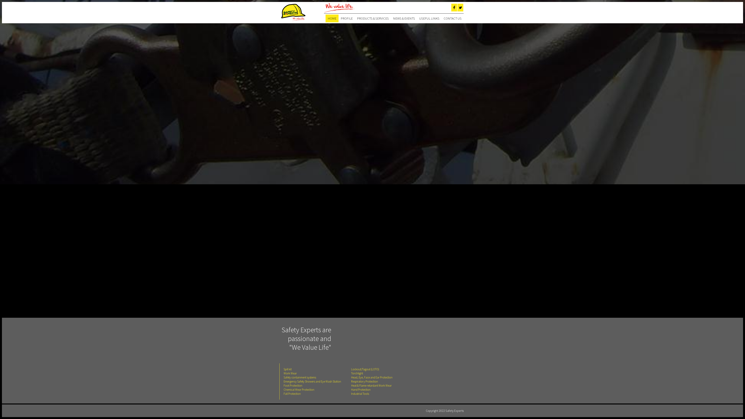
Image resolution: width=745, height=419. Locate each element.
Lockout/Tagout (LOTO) (365, 369)
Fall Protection (292, 394)
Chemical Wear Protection (299, 389)
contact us (453, 18)
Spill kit (288, 369)
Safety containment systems (300, 377)
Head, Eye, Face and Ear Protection (371, 377)
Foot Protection (293, 385)
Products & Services (373, 18)
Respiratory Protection (364, 381)
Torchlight (357, 373)
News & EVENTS (404, 18)
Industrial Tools (360, 394)
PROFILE (347, 18)
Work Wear (290, 373)
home (332, 18)
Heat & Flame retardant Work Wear (371, 385)
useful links (429, 18)
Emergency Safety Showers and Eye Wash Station (312, 381)
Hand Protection (361, 389)
